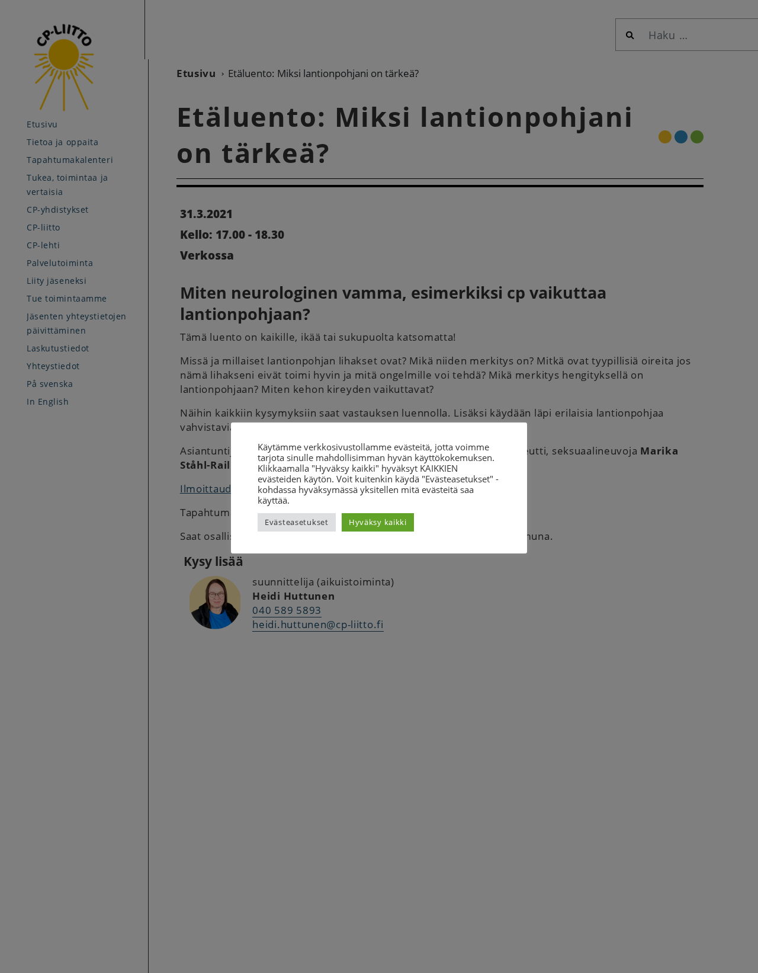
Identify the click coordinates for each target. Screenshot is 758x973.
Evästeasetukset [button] (297, 522)
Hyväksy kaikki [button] (378, 522)
